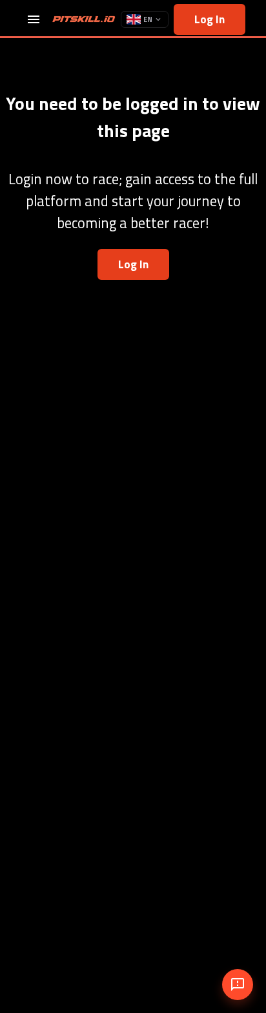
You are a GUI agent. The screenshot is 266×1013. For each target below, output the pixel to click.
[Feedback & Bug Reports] (237, 984)
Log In (209, 19)
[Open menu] (33, 19)
